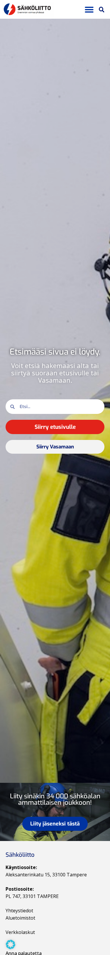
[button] (89, 10)
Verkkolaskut (20, 932)
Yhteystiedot (19, 910)
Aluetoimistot (20, 918)
